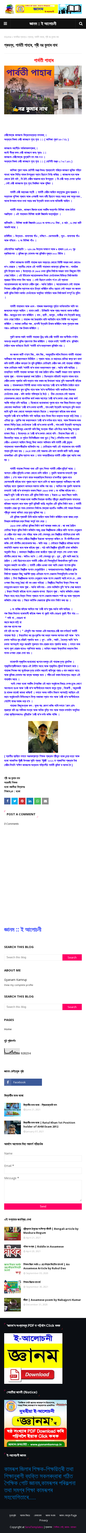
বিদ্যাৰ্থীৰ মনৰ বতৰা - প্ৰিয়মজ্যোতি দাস (40, 1105)
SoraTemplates (34, 1527)
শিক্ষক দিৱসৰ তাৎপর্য (31, 1282)
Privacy (43, 1520)
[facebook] (23, 1082)
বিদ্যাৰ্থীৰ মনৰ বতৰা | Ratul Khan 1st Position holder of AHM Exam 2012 (49, 1125)
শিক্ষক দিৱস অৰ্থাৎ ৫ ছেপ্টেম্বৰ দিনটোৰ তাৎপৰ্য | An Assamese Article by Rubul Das (46, 1266)
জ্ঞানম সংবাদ (50, 1515)
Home (7, 37)
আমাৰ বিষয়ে (25, 1515)
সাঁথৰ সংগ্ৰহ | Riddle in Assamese (43, 1246)
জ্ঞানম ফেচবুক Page (68, 1515)
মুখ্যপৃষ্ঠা (12, 1515)
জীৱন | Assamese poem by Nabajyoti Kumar (52, 1300)
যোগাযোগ (38, 1515)
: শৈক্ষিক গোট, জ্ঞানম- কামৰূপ (64, 1527)
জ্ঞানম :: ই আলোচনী (43, 23)
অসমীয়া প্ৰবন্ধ (20, 37)
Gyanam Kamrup (15, 980)
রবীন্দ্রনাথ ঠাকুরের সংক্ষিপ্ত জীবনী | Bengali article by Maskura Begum (50, 1231)
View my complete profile (18, 984)
